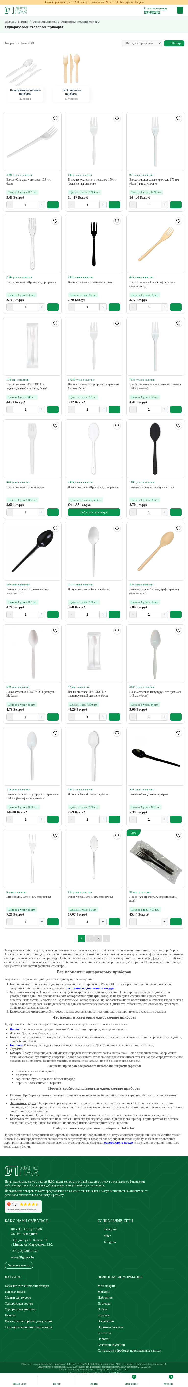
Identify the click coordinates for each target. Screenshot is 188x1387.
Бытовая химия (15, 1291)
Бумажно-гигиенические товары (27, 1286)
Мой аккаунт (106, 1286)
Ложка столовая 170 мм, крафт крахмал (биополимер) (154, 591)
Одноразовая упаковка (20, 1309)
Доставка (104, 1303)
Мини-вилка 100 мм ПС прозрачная (28, 896)
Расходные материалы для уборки (28, 1321)
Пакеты (10, 1315)
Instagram (110, 1229)
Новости (103, 1339)
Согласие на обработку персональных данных (129, 1350)
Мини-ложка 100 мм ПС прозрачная (90, 896)
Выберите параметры (93, 512)
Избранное (105, 1297)
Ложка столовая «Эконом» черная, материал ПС (27, 591)
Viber (107, 1235)
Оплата (102, 1309)
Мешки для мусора (18, 1297)
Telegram (110, 1242)
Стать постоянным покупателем (155, 10)
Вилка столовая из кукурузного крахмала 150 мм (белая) (93, 386)
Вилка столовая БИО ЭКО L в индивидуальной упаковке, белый (26, 386)
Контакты (104, 1333)
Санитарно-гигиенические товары (28, 1327)
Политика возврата (111, 1327)
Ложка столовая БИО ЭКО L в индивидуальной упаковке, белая (88, 693)
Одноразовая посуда (19, 1303)
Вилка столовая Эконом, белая (25, 487)
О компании (106, 1321)
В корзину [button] (53, 204)
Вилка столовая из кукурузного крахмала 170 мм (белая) (155, 386)
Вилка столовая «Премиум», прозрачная (31, 282)
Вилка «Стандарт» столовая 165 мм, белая (28, 181)
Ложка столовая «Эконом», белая (88, 589)
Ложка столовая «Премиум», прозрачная (93, 487)
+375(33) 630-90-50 (24, 1251)
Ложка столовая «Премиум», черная (152, 487)
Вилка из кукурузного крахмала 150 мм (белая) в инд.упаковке (92, 181)
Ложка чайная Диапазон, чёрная (149, 794)
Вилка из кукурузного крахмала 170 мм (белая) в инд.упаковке (154, 181)
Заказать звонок (19, 1265)
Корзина (103, 1315)
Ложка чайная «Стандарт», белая (88, 794)
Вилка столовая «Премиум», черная (90, 282)
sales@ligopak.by (23, 1257)
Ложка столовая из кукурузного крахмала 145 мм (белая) (155, 693)
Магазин (103, 1291)
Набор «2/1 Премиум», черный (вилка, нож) (153, 898)
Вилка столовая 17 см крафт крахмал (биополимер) (152, 284)
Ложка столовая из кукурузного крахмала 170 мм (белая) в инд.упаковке (32, 796)
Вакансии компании (111, 1344)
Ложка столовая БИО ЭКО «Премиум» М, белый (30, 693)
